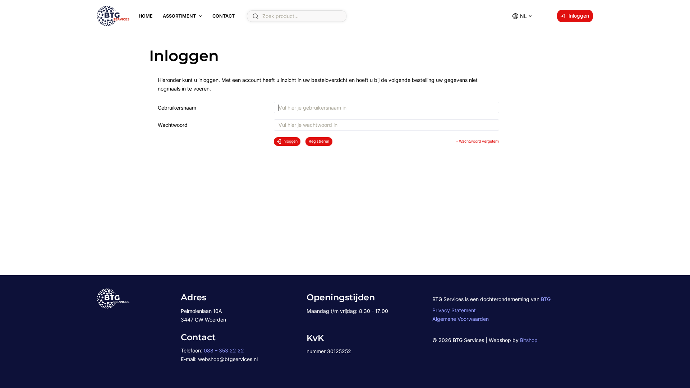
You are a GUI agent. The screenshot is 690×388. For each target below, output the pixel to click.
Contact (223, 16)
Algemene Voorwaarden (460, 319)
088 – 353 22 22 (224, 350)
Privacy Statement (454, 310)
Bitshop (529, 340)
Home (146, 16)
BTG (546, 299)
